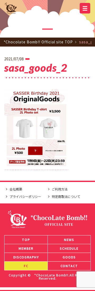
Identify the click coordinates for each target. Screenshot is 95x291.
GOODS (69, 257)
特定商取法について (66, 196)
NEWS (69, 239)
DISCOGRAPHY (26, 257)
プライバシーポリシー (25, 196)
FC (26, 265)
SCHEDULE (69, 248)
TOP (26, 239)
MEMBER (25, 248)
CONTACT (69, 265)
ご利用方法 (60, 189)
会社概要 (16, 189)
